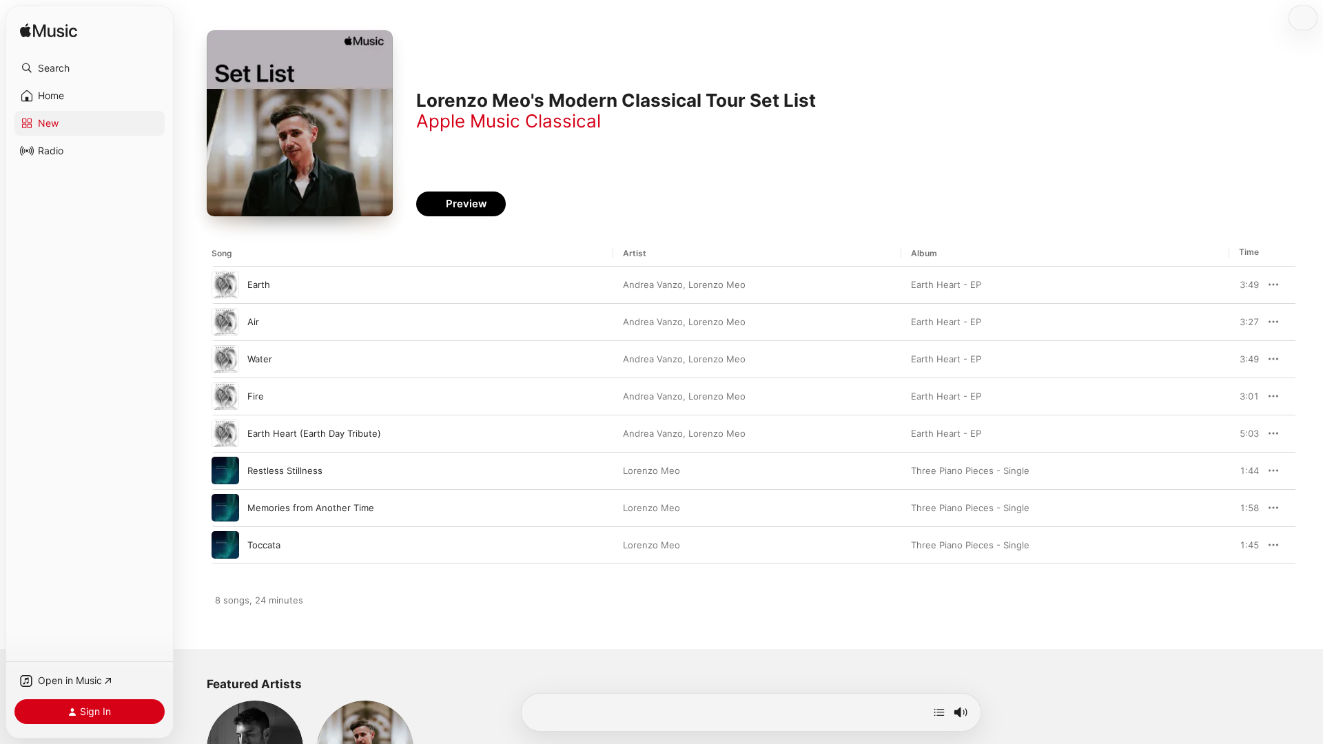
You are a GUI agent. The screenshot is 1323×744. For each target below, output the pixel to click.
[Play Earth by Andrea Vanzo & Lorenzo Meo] (225, 284)
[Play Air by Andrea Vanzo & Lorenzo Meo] (225, 321)
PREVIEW (1244, 284)
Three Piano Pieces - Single (970, 470)
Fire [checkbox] (255, 396)
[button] (89, 68)
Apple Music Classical (508, 121)
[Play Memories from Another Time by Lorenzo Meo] (225, 507)
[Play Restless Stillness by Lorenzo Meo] (225, 470)
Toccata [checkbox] (263, 544)
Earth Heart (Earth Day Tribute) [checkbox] (314, 433)
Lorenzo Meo (717, 284)
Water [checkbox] (259, 358)
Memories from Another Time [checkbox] (310, 507)
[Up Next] (939, 712)
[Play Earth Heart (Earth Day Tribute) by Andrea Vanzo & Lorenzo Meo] (225, 433)
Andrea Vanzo (653, 284)
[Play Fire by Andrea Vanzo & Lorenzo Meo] (225, 396)
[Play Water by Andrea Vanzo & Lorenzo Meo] (225, 359)
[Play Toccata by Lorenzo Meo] (225, 545)
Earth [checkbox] (258, 284)
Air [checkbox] (253, 321)
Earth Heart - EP (946, 284)
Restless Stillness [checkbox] (284, 470)
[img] (48, 31)
